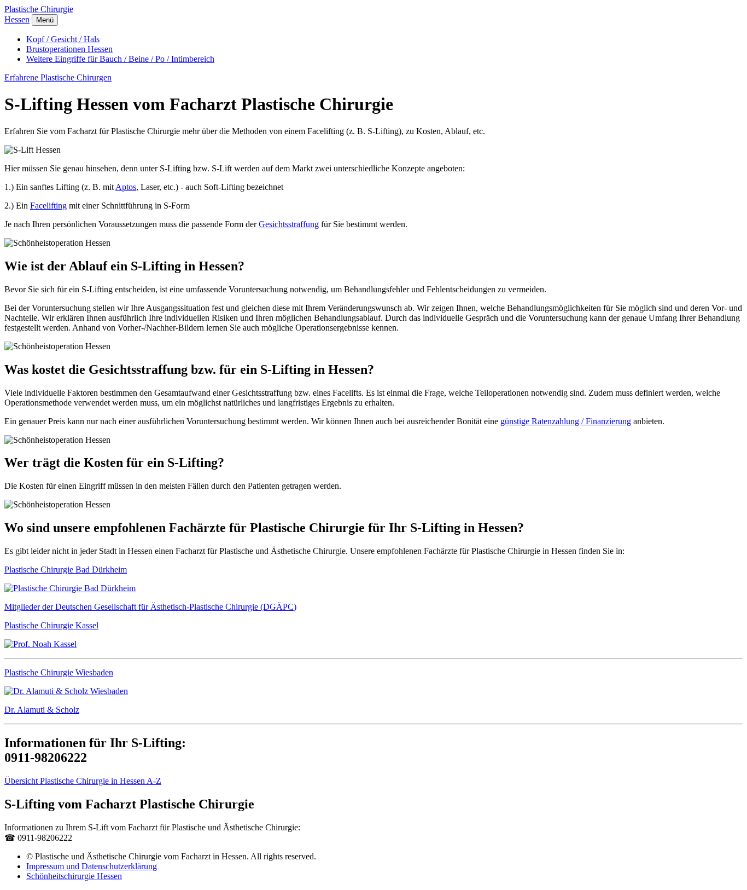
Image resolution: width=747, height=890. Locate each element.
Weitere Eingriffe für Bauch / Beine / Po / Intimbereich (120, 58)
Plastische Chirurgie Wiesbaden (58, 672)
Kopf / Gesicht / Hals (63, 39)
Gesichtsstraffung (289, 224)
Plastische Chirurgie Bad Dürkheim (65, 569)
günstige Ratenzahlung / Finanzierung (565, 421)
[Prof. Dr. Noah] (40, 644)
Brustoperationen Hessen (69, 49)
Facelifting (48, 205)
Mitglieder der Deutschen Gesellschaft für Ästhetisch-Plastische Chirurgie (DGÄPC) (150, 606)
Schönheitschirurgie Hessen (74, 876)
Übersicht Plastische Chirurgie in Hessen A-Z (82, 780)
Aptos (125, 187)
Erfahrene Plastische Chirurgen (58, 77)
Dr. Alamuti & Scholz (41, 709)
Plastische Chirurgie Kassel (51, 625)
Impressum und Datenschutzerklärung (91, 866)
